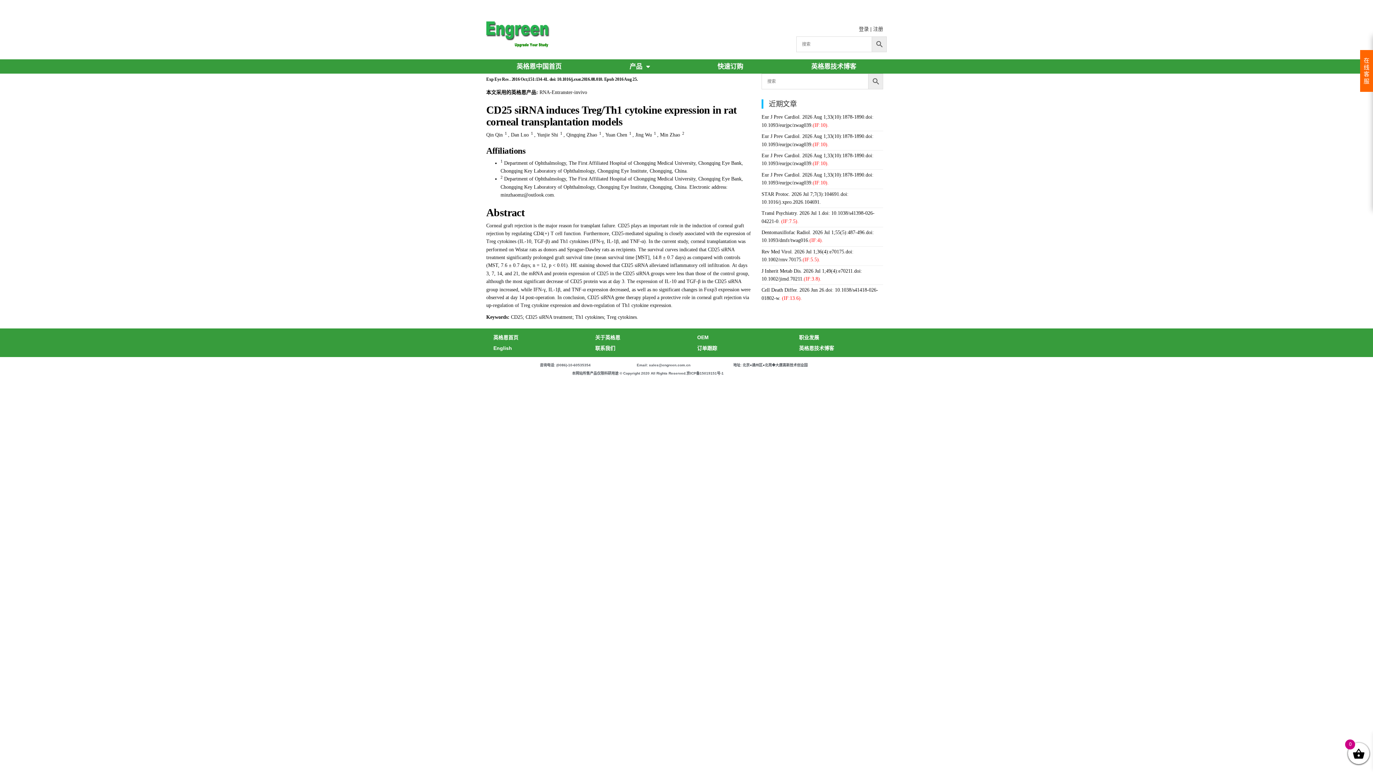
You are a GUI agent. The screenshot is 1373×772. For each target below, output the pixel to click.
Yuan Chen (616, 135)
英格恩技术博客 (833, 66)
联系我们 (605, 348)
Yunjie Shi (547, 135)
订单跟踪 (707, 348)
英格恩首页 (505, 337)
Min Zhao (670, 135)
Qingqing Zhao (581, 135)
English (502, 348)
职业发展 (809, 337)
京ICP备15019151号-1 (705, 373)
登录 (864, 29)
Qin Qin (494, 135)
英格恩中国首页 (539, 66)
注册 (878, 29)
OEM (703, 337)
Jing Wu (643, 135)
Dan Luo (520, 135)
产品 (636, 66)
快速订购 (730, 66)
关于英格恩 (607, 337)
